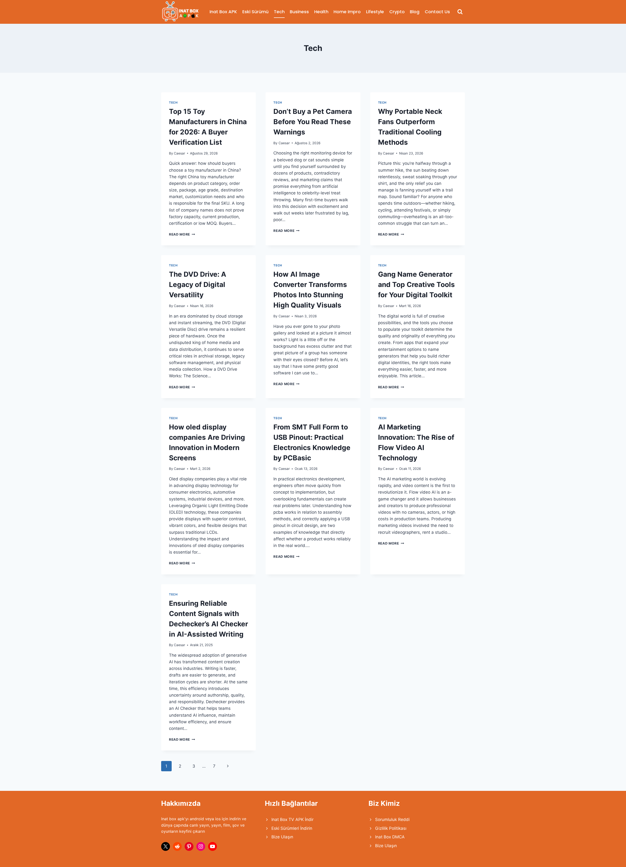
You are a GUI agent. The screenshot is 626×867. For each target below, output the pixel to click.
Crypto (397, 12)
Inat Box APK (223, 12)
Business (299, 12)
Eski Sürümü (255, 12)
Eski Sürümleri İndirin (291, 828)
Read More (182, 234)
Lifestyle (375, 12)
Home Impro (347, 12)
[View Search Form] (460, 12)
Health (321, 12)
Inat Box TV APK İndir (292, 819)
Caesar (179, 153)
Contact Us (437, 12)
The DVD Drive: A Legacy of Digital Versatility (197, 284)
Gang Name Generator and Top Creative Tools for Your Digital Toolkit (416, 284)
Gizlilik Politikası (390, 828)
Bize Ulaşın (282, 836)
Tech (279, 12)
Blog (414, 12)
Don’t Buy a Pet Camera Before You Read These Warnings (312, 121)
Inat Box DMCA (390, 836)
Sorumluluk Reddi (392, 819)
